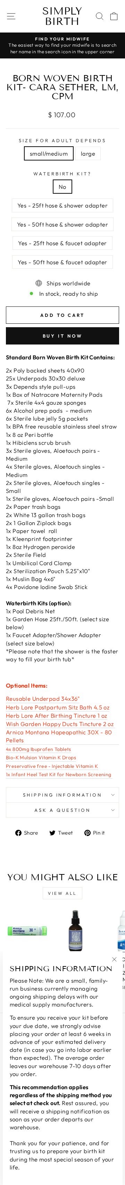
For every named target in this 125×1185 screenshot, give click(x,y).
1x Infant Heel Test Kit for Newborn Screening (59, 774)
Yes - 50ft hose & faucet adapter (62, 262)
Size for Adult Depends (62, 140)
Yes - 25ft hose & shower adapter (62, 205)
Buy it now (63, 336)
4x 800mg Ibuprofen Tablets (38, 749)
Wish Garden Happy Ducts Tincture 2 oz (60, 723)
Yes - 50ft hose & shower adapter (62, 224)
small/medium (49, 153)
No (62, 186)
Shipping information (62, 795)
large (88, 153)
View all (62, 893)
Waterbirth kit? (62, 173)
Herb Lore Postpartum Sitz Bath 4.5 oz (57, 707)
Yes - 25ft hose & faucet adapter (62, 243)
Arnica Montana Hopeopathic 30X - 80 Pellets (59, 736)
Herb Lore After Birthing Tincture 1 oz (56, 715)
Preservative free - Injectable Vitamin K (52, 766)
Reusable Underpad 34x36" (43, 698)
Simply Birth (62, 16)
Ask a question (62, 810)
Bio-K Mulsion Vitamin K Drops (41, 757)
